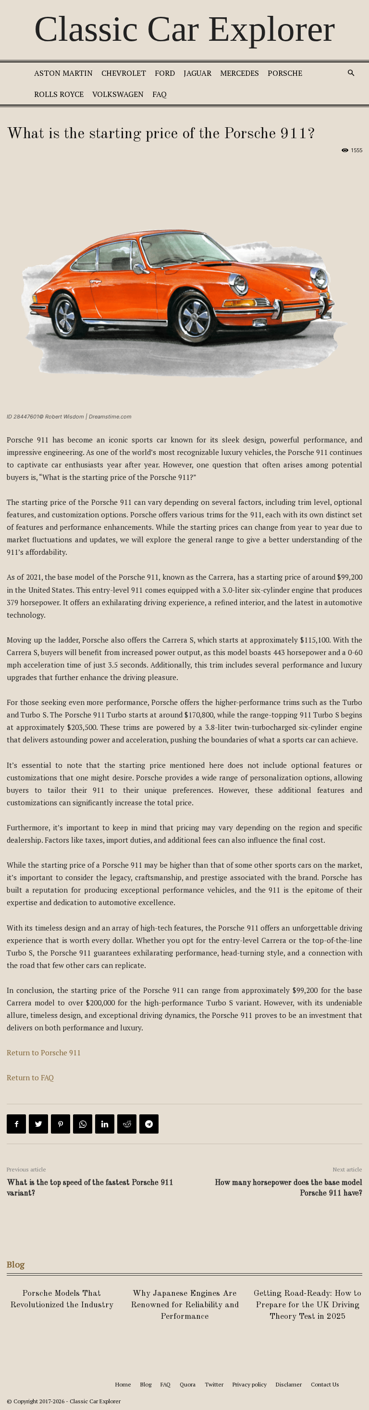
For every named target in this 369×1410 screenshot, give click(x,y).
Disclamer (289, 1384)
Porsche (285, 73)
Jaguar (197, 73)
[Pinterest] (60, 1124)
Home (123, 1384)
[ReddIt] (126, 1124)
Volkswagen (118, 94)
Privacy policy (250, 1384)
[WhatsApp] (82, 1124)
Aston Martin (63, 73)
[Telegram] (149, 1124)
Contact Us (325, 1384)
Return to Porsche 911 (44, 1052)
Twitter (214, 1384)
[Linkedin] (104, 1124)
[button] (350, 73)
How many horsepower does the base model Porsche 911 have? (288, 1188)
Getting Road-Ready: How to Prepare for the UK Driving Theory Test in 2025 (307, 1305)
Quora (188, 1384)
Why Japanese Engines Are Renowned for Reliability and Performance (185, 1305)
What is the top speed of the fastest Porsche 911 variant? (90, 1188)
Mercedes (239, 73)
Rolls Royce (59, 94)
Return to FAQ (30, 1077)
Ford (165, 73)
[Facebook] (16, 1124)
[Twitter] (38, 1124)
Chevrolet (123, 73)
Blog (145, 1384)
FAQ (159, 94)
